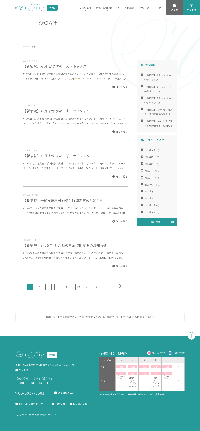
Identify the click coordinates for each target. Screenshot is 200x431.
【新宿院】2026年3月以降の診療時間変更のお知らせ (65, 245)
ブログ (157, 7)
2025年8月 (150, 198)
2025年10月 (150, 184)
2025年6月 (150, 212)
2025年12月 (150, 170)
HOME (25, 47)
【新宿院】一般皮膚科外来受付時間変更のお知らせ (63, 200)
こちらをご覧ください (43, 378)
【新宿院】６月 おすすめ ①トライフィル (56, 110)
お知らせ (144, 7)
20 (87, 287)
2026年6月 (150, 150)
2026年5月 (150, 157)
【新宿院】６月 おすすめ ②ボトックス (55, 66)
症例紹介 (129, 7)
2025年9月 (150, 191)
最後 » (122, 286)
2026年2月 (150, 164)
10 (78, 287)
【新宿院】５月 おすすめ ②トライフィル (56, 155)
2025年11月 (150, 177)
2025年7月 (150, 205)
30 (96, 287)
